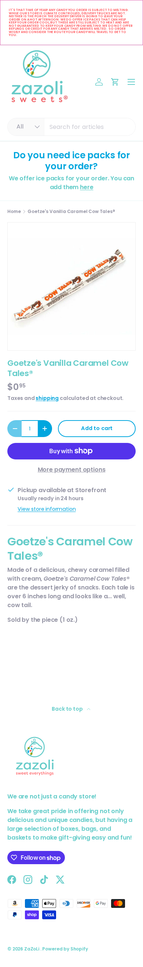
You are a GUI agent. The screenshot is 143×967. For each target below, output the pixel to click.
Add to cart (97, 428)
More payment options (72, 469)
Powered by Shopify (65, 949)
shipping (47, 398)
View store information (47, 509)
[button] (115, 82)
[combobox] (71, 127)
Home (14, 211)
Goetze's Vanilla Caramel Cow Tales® (71, 211)
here (86, 187)
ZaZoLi (32, 949)
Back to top (68, 708)
